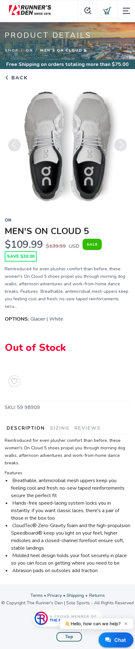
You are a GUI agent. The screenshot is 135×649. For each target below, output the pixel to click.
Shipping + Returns (86, 595)
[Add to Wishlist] (14, 381)
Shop (12, 50)
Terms (36, 595)
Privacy (54, 595)
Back (18, 77)
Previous (14, 145)
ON (29, 50)
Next (120, 145)
